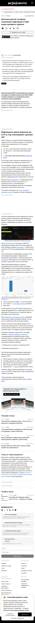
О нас (2, 568)
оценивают (4, 260)
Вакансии (4, 570)
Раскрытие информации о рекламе (25, 585)
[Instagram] (17, 28)
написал (16, 367)
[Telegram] (10, 28)
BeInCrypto (27, 241)
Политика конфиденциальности (20, 474)
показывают (14, 180)
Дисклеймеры (6, 476)
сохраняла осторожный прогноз (14, 317)
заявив (3, 371)
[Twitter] (6, 28)
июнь (30, 160)
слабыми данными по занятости (18, 334)
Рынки (8, 16)
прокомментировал (19, 304)
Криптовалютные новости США (6, 593)
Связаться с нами (6, 566)
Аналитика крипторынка (5, 587)
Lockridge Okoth (17, 55)
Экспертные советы (26, 570)
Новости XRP (5, 581)
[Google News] (15, 510)
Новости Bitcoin (5, 584)
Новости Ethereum (6, 590)
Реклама (3, 563)
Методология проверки (25, 580)
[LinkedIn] (14, 28)
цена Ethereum (10, 243)
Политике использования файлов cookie (16, 610)
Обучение (24, 566)
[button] (17, 516)
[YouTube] (2, 28)
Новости (3, 16)
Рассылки (23, 573)
